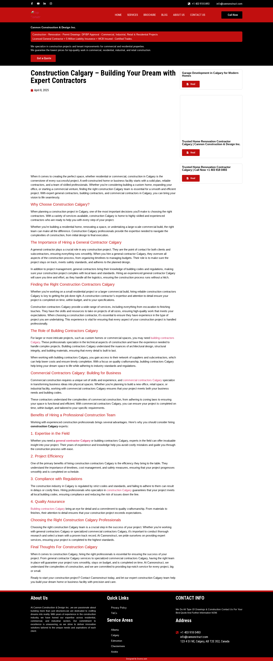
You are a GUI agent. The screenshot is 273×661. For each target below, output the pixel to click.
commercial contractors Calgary (142, 380)
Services (132, 15)
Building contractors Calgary (48, 508)
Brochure (150, 15)
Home (118, 15)
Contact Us (197, 15)
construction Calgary (119, 490)
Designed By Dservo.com (136, 659)
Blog (164, 15)
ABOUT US (179, 15)
